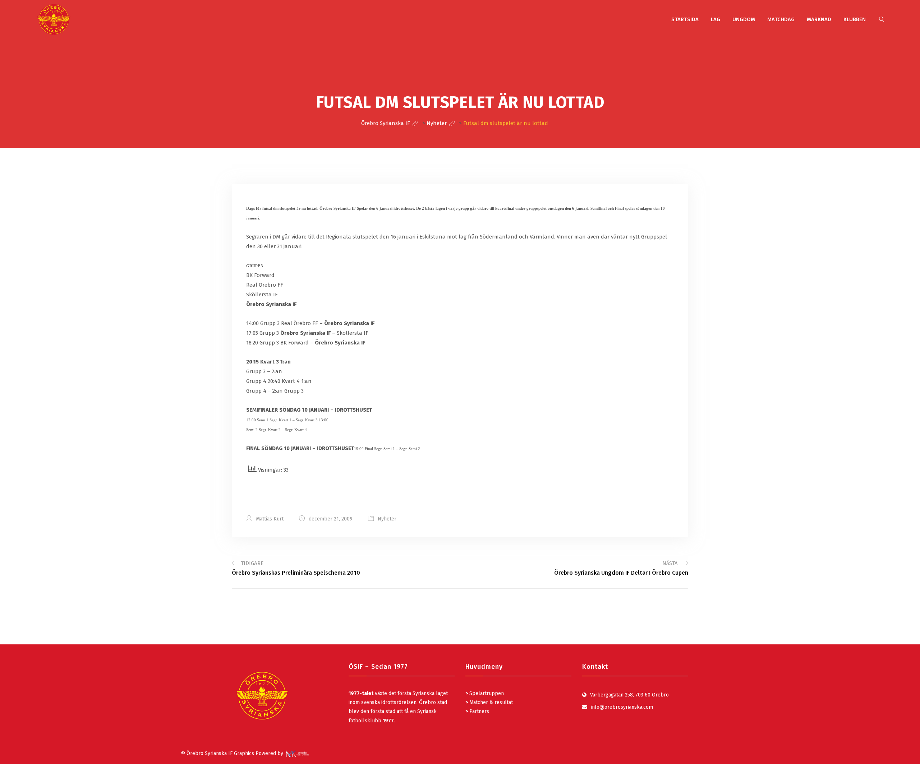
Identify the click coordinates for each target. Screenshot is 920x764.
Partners (477, 711)
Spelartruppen (486, 693)
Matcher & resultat (489, 702)
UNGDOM (743, 19)
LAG (715, 19)
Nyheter (387, 519)
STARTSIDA (685, 19)
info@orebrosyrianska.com (622, 707)
